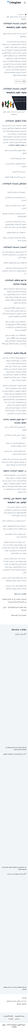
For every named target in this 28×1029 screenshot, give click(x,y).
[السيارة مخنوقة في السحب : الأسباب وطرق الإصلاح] (14, 929)
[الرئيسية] (25, 14)
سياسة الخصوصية (19, 1016)
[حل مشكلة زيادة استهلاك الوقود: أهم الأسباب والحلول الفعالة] (14, 809)
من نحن (17, 1019)
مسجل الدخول (11, 1001)
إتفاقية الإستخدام (8, 1016)
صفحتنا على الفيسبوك (18, 615)
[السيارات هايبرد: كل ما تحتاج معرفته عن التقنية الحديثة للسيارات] (14, 689)
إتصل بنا (11, 1019)
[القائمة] (25, 3)
